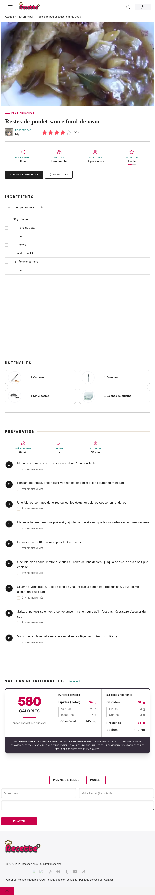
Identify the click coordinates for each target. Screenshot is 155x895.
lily (17, 134)
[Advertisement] (77, 323)
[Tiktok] (84, 872)
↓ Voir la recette (24, 174)
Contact (108, 879)
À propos (11, 879)
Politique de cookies (91, 879)
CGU (42, 879)
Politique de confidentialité (62, 879)
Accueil (9, 17)
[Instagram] (49, 871)
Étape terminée (33, 469)
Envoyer (19, 821)
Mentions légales (28, 879)
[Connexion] (143, 7)
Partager (61, 174)
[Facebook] (34, 871)
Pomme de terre (66, 780)
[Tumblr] (66, 871)
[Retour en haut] (7, 891)
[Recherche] (128, 7)
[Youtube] (75, 872)
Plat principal (25, 17)
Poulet (96, 780)
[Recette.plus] (31, 7)
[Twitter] (41, 872)
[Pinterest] (58, 871)
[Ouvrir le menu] (10, 5)
